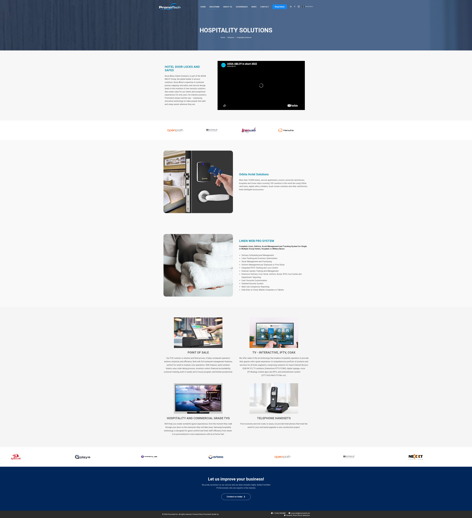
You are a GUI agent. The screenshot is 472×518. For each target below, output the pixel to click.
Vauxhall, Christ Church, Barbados (298, 515)
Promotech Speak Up (211, 514)
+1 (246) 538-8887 (279, 513)
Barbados (309, 6)
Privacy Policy (197, 514)
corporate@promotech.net (300, 513)
